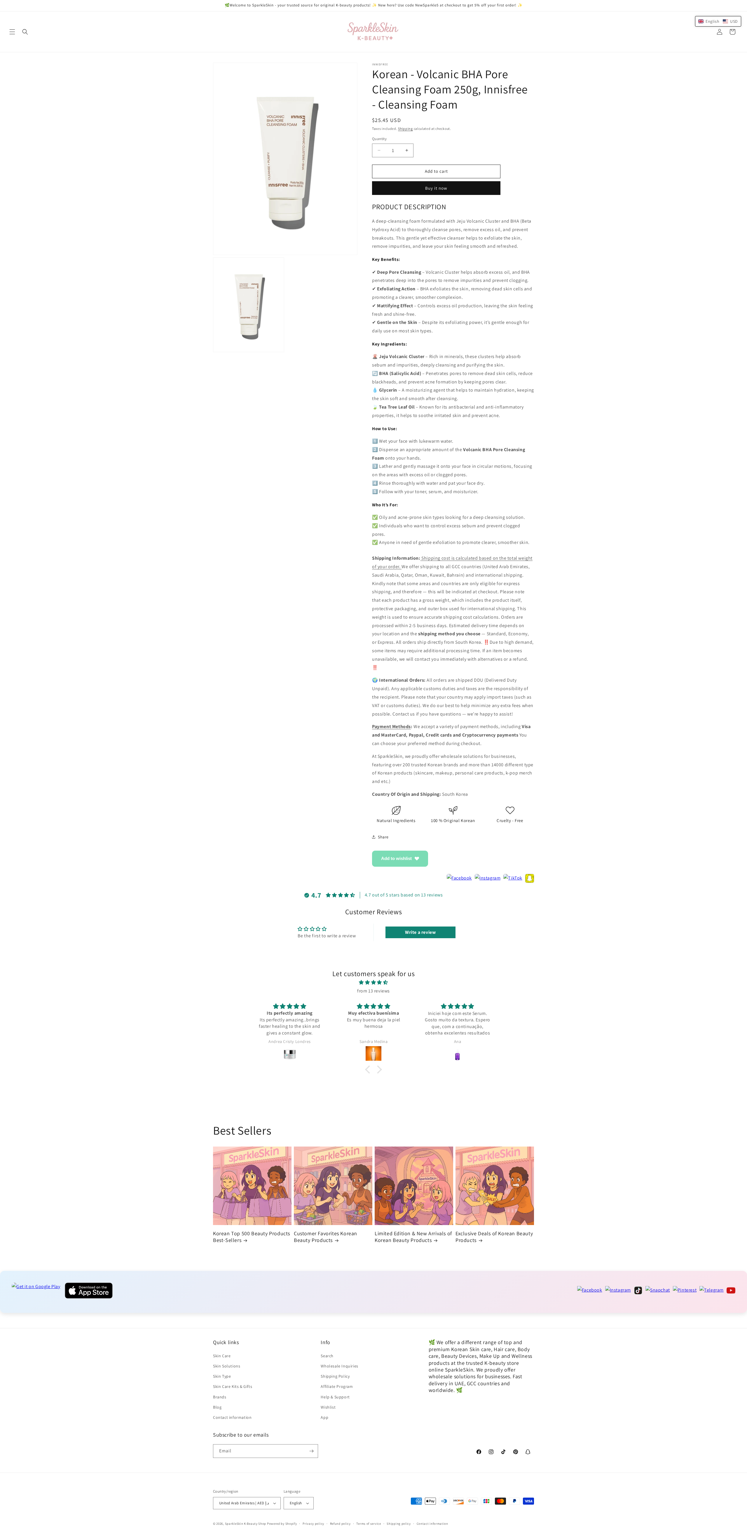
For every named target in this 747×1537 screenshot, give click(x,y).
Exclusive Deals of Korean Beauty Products (494, 1236)
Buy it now (436, 188)
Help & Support (335, 1397)
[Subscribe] (311, 1451)
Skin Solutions (226, 1366)
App (324, 1417)
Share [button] (383, 837)
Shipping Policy (335, 1376)
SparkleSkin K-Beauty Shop (245, 1524)
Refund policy (340, 1524)
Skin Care (222, 1355)
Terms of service (368, 1524)
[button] (12, 31)
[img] (373, 982)
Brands (219, 1397)
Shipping (405, 128)
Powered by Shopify (282, 1524)
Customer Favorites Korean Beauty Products (325, 1236)
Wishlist (328, 1407)
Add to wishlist (396, 858)
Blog (217, 1407)
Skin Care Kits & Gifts (232, 1386)
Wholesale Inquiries (339, 1366)
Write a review (420, 932)
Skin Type (222, 1376)
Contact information (232, 1417)
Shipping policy (399, 1524)
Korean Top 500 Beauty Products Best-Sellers (251, 1236)
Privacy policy (313, 1524)
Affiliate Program (337, 1386)
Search (327, 1355)
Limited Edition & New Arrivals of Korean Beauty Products (413, 1236)
